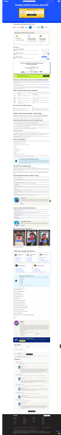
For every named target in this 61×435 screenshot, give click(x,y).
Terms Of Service (16, 356)
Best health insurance (37, 269)
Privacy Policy (25, 357)
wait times (24, 82)
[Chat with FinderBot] (59, 433)
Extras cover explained (43, 257)
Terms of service (21, 427)
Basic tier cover (30, 257)
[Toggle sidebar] (2, 4)
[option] (23, 12)
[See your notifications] (54, 1)
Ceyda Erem (22, 203)
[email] (20, 324)
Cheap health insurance (37, 270)
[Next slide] (50, 201)
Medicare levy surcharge (19, 269)
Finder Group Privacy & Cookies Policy (22, 356)
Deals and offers (36, 268)
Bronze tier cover (30, 258)
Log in (56, 1)
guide (27, 407)
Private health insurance (16, 81)
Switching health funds (23, 217)
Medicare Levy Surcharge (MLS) (18, 122)
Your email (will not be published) (18, 349)
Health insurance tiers (18, 258)
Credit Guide (46, 432)
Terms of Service (28, 357)
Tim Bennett (22, 321)
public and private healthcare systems (42, 92)
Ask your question (29, 354)
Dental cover (42, 258)
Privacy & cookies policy (25, 427)
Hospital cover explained (18, 257)
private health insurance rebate (26, 213)
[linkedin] (23, 324)
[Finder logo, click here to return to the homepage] (6, 1)
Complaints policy (30, 427)
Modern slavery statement (35, 427)
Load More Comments (32, 411)
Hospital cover (20, 209)
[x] (22, 324)
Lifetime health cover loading (20, 270)
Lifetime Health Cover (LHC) (31, 122)
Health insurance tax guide (19, 268)
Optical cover (42, 259)
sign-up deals (18, 218)
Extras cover (19, 211)
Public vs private (17, 259)
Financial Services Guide (43, 432)
